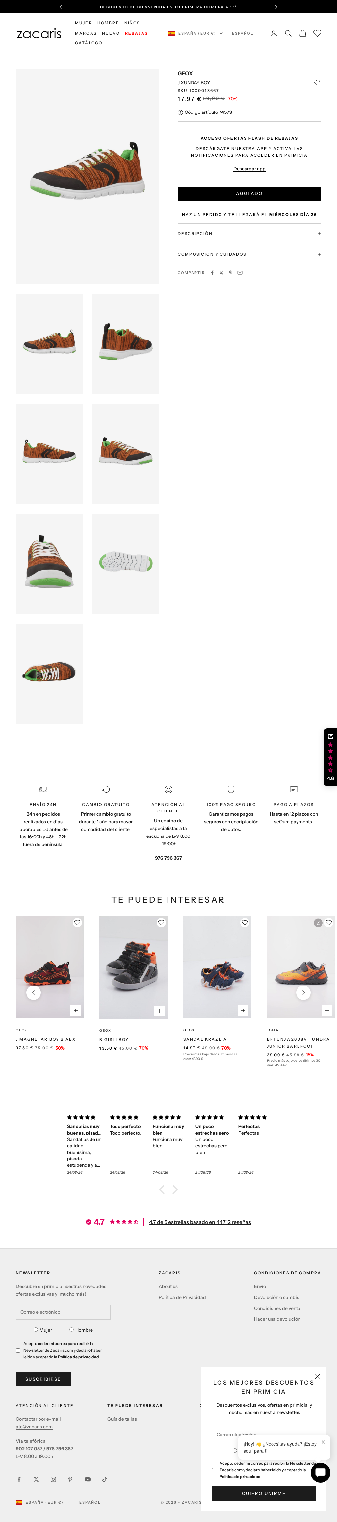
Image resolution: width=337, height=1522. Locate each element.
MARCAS (86, 33)
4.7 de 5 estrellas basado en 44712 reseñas (200, 1222)
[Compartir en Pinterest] (230, 272)
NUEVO (111, 33)
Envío (260, 1286)
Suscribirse (43, 1379)
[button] (163, 1189)
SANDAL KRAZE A (205, 1039)
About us (168, 1286)
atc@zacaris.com (34, 1427)
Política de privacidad (240, 1476)
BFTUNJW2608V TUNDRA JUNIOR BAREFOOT (298, 1042)
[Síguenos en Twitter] (36, 1479)
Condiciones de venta (277, 1308)
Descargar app (249, 169)
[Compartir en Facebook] (212, 272)
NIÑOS (132, 22)
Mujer (45, 1330)
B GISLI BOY (114, 1039)
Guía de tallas (122, 1419)
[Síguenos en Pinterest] (70, 1479)
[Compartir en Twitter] (221, 272)
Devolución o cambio (276, 1297)
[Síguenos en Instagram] (53, 1479)
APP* (231, 3)
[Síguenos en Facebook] (19, 1479)
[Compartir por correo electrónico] (240, 272)
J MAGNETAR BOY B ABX (46, 1039)
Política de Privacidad (182, 1297)
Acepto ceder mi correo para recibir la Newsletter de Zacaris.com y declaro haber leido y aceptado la (268, 1470)
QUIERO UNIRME (264, 1493)
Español (242, 33)
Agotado (249, 193)
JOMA (272, 1030)
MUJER (83, 22)
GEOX (185, 73)
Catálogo (88, 42)
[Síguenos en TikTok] (104, 1479)
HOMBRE (108, 22)
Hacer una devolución (277, 1319)
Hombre (84, 1330)
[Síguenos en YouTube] (87, 1479)
